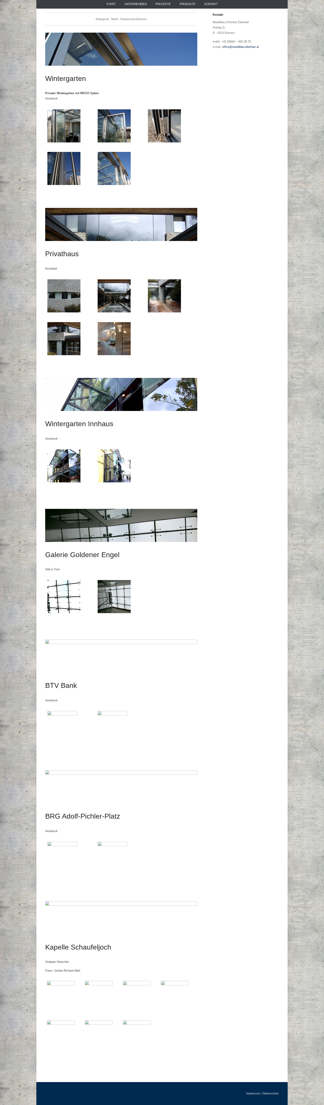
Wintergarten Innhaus (79, 424)
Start (111, 4)
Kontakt (211, 4)
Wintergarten (65, 78)
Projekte (163, 4)
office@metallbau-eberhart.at (240, 47)
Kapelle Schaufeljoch (78, 947)
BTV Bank (61, 685)
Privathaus (62, 254)
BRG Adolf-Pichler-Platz (82, 816)
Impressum (253, 1093)
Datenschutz (271, 1093)
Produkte (188, 4)
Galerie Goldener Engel (82, 555)
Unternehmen (136, 4)
